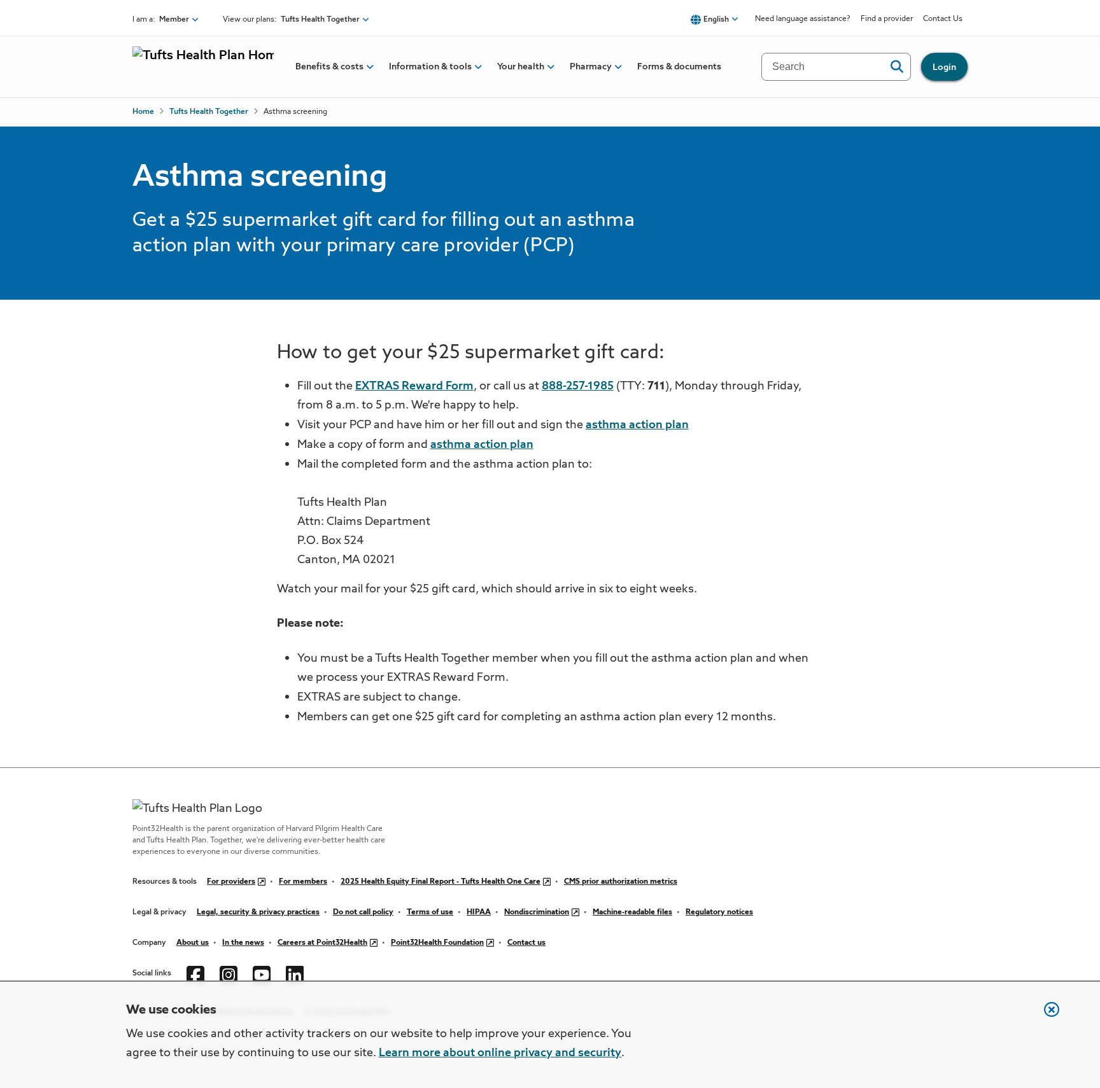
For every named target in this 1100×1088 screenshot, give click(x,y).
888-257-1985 (578, 386)
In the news (243, 943)
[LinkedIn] (295, 973)
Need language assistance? (802, 19)
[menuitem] (329, 66)
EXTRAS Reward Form (414, 386)
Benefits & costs (329, 66)
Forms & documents (679, 66)
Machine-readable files (632, 912)
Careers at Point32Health (322, 943)
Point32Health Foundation (437, 943)
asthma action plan (637, 425)
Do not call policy (363, 912)
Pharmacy (591, 66)
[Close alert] (1045, 1016)
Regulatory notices (719, 912)
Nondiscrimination (536, 912)
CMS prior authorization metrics (620, 882)
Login (944, 67)
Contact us (526, 943)
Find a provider (887, 19)
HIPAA (479, 912)
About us (192, 943)
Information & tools (430, 66)
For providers (231, 882)
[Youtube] (262, 973)
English (716, 20)
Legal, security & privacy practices (258, 912)
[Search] (896, 66)
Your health (520, 66)
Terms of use (430, 912)
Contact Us (942, 19)
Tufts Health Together (208, 112)
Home (143, 112)
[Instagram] (229, 973)
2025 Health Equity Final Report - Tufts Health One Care (440, 882)
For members (303, 882)
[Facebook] (195, 973)
